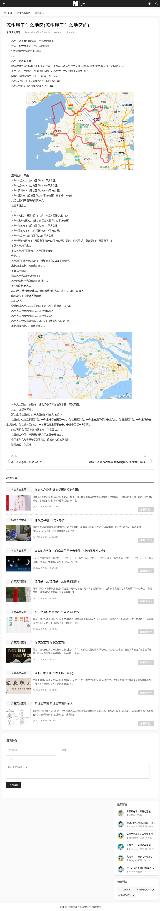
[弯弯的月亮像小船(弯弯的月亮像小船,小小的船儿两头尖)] (18, 564)
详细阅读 (145, 509)
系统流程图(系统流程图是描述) (54, 703)
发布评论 (13, 785)
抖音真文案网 (23, 12)
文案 (126, 890)
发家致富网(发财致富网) (50, 642)
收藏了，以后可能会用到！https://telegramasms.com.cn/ (141, 845)
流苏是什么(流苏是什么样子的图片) (57, 581)
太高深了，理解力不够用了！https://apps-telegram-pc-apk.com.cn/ (141, 856)
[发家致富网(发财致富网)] (18, 655)
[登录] (149, 3)
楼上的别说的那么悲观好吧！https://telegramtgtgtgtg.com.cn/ (141, 822)
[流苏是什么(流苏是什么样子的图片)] (18, 594)
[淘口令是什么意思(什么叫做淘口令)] (18, 625)
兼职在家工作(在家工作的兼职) (54, 673)
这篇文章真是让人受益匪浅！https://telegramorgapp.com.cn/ (141, 834)
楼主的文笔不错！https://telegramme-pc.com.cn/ (141, 868)
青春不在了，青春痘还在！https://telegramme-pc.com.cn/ (141, 811)
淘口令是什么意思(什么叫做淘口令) (57, 612)
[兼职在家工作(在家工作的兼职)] (18, 686)
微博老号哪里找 (126, 895)
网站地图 (85, 907)
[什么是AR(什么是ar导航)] (18, 533)
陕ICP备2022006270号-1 (70, 907)
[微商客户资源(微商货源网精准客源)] (18, 503)
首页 (10, 12)
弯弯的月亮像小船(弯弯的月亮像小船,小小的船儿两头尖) (70, 550)
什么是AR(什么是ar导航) (50, 520)
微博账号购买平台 (145, 890)
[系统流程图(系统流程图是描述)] (18, 717)
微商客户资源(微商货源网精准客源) (57, 489)
